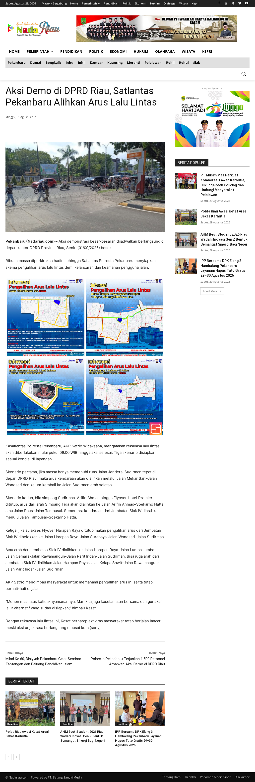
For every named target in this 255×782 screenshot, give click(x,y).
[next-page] (16, 757)
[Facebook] (219, 3)
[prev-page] (8, 757)
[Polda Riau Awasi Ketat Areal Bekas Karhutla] (30, 708)
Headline (12, 724)
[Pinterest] (66, 130)
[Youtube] (247, 3)
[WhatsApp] (77, 130)
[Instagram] (226, 3)
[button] (244, 74)
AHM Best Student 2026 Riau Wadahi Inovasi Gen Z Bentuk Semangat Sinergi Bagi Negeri (82, 736)
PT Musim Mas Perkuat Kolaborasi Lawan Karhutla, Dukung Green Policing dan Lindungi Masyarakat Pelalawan (222, 185)
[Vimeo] (240, 3)
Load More (210, 291)
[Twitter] (233, 3)
